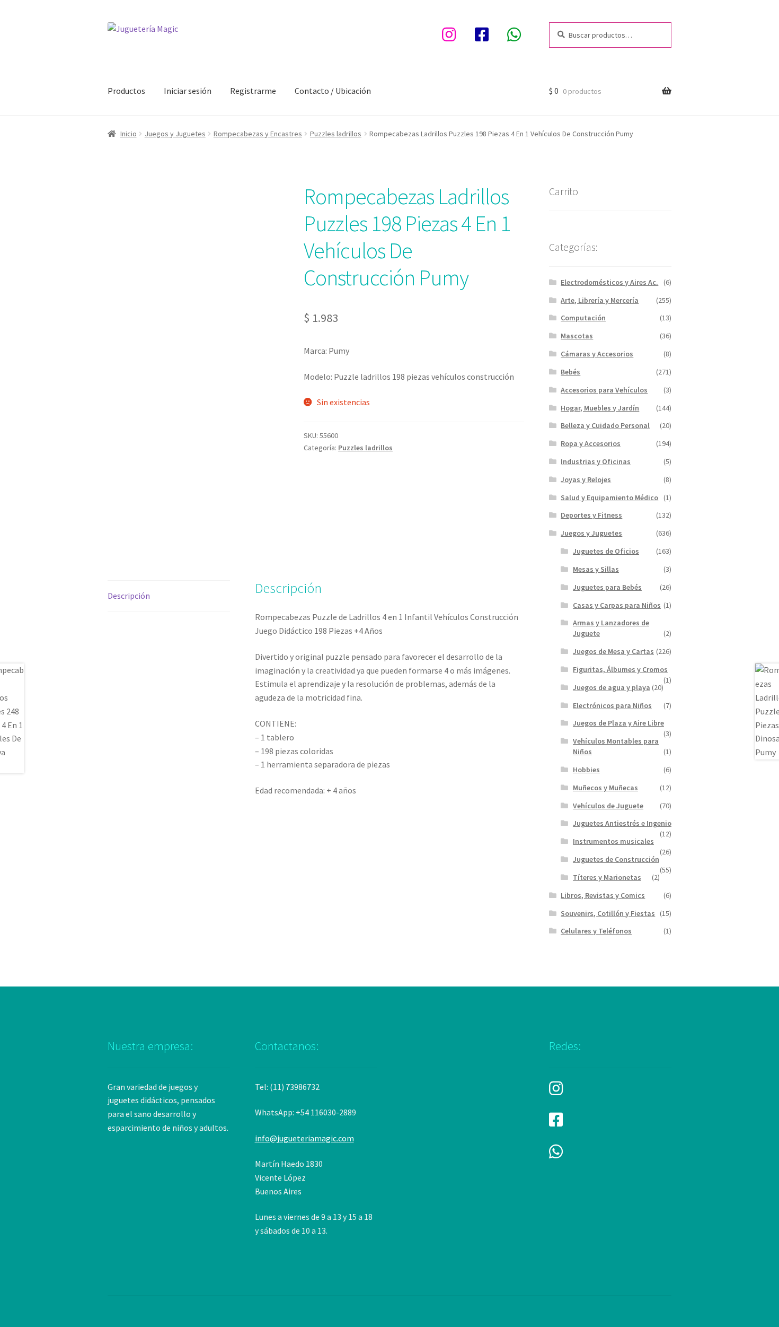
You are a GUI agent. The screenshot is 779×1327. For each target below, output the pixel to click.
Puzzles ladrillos (335, 133)
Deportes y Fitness (591, 515)
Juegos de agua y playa (611, 687)
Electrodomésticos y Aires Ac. (609, 282)
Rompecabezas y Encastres (258, 133)
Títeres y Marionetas (607, 877)
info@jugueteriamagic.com (304, 1138)
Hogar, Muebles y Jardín (600, 408)
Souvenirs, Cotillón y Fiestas (608, 913)
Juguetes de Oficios (606, 551)
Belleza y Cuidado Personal (605, 425)
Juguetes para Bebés (607, 587)
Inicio (128, 133)
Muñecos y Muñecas (605, 787)
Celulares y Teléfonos (596, 931)
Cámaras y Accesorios (597, 354)
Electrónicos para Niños (612, 705)
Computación (583, 317)
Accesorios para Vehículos (604, 390)
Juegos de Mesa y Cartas (613, 651)
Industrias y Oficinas (596, 461)
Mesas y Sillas (596, 569)
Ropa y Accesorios (591, 443)
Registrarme (253, 90)
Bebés (570, 372)
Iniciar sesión (187, 90)
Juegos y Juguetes (175, 133)
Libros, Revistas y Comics (603, 895)
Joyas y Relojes (586, 479)
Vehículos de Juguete (608, 805)
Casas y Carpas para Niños (617, 605)
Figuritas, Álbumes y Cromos (620, 669)
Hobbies (586, 769)
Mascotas (577, 336)
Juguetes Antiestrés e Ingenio (622, 823)
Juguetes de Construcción (616, 859)
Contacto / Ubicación (333, 90)
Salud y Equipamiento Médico (609, 497)
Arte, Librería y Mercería (600, 300)
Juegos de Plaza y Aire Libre (618, 723)
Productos (126, 90)
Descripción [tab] (129, 595)
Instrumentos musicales (613, 841)
